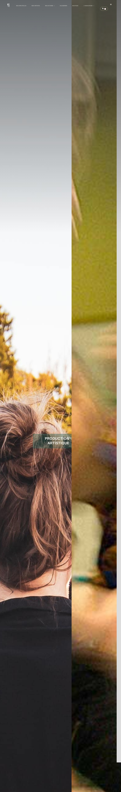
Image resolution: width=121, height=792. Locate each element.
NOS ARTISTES (36, 5)
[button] (50, 5)
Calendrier (63, 5)
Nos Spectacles (21, 5)
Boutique (75, 5)
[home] (8, 5)
